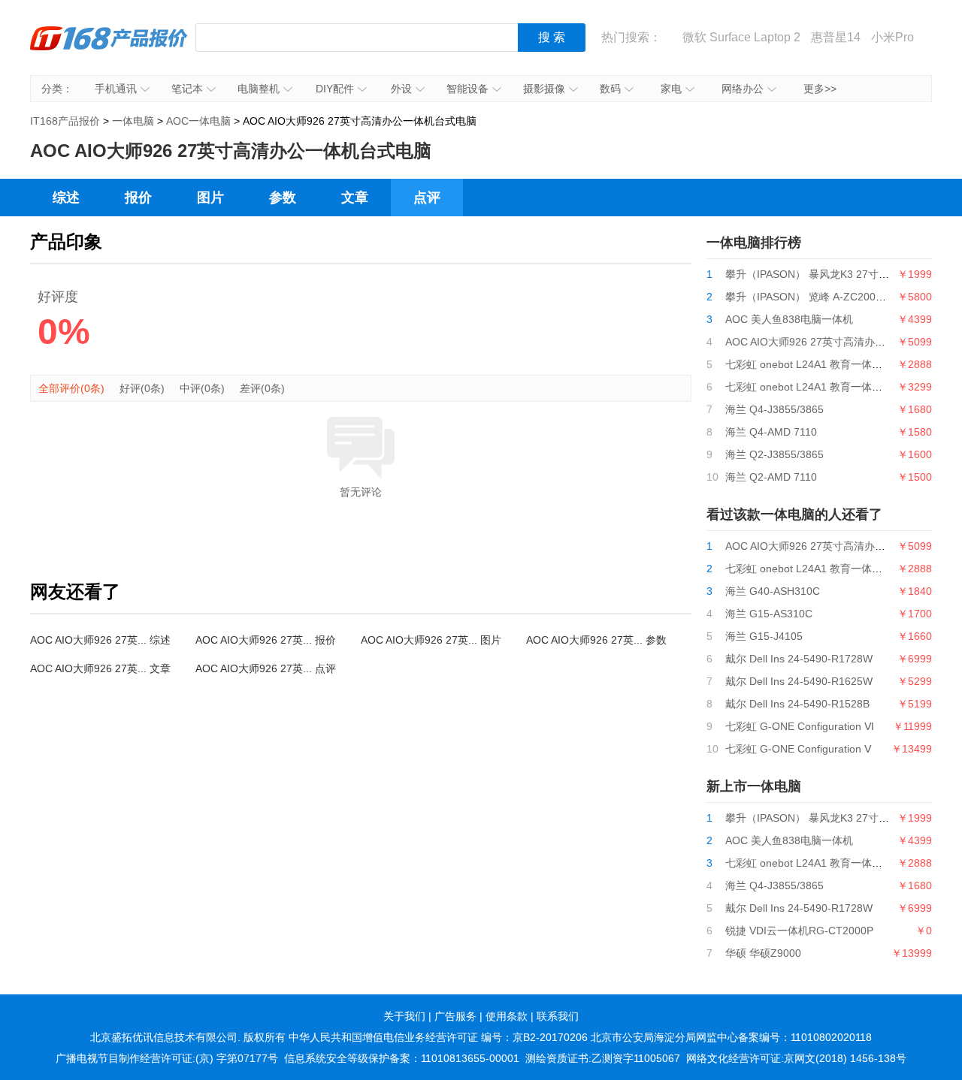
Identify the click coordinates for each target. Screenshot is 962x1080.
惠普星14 (836, 37)
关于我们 (404, 1016)
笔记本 (187, 89)
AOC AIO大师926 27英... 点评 (265, 668)
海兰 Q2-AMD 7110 (771, 477)
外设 (401, 89)
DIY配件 (335, 89)
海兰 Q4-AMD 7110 (771, 432)
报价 (138, 197)
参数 (282, 197)
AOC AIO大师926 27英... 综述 (100, 640)
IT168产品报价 (109, 48)
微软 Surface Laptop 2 (741, 37)
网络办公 (743, 89)
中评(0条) (202, 388)
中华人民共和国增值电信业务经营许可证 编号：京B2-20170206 (438, 1037)
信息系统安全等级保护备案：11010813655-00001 (401, 1058)
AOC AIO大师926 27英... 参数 (596, 640)
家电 (671, 89)
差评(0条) (262, 388)
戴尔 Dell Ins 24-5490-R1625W (799, 681)
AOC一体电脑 (198, 121)
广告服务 (455, 1016)
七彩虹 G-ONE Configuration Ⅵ (799, 726)
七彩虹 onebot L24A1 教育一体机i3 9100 (821, 364)
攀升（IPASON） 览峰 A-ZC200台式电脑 (821, 297)
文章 (354, 197)
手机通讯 (116, 89)
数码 (610, 89)
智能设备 (467, 89)
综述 (66, 197)
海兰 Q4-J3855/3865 (774, 409)
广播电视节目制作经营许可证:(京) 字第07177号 (167, 1058)
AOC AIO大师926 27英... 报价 (265, 640)
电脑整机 (258, 89)
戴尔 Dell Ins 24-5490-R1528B (797, 704)
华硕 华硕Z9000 (763, 953)
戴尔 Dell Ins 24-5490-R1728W (799, 659)
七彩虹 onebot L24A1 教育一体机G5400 (820, 387)
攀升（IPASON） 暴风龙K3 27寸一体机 (817, 274)
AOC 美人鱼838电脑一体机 (789, 319)
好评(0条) (142, 388)
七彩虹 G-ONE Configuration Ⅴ (798, 749)
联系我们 (558, 1016)
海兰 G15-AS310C (768, 614)
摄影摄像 (544, 89)
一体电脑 (133, 121)
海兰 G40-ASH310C (772, 591)
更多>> (819, 89)
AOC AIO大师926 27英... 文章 (100, 668)
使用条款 (507, 1016)
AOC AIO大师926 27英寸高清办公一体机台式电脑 (842, 342)
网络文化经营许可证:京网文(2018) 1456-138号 (796, 1058)
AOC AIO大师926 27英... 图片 (431, 640)
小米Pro (892, 37)
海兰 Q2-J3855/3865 (774, 454)
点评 (426, 197)
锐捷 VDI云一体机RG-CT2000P (799, 931)
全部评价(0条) (71, 388)
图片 (210, 197)
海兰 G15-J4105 (764, 636)
